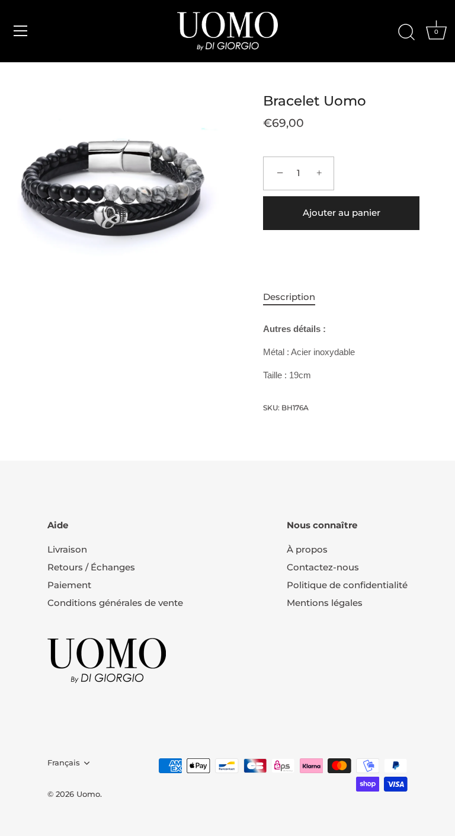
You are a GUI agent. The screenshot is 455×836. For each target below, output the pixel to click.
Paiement (69, 585)
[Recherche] (406, 33)
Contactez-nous (323, 567)
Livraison (67, 549)
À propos (307, 549)
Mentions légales (325, 602)
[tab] (295, 297)
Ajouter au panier (341, 212)
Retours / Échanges (91, 567)
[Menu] (21, 31)
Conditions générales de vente (115, 602)
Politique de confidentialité (347, 585)
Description (289, 296)
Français (63, 762)
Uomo (88, 794)
